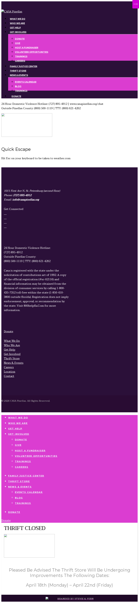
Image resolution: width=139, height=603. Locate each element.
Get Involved (18, 434)
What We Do (18, 417)
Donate (21, 439)
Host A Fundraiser (30, 450)
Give (18, 445)
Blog (19, 497)
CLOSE (136, 4)
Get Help (15, 428)
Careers (21, 467)
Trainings (23, 461)
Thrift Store (19, 481)
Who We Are (18, 423)
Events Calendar (29, 492)
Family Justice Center (26, 476)
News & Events (20, 487)
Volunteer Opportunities (36, 456)
